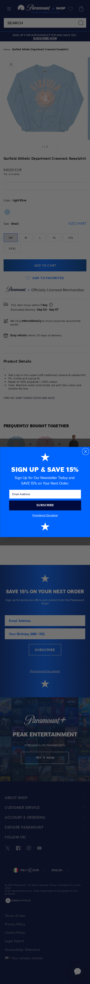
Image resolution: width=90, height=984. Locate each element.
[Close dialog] (85, 451)
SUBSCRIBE (45, 505)
